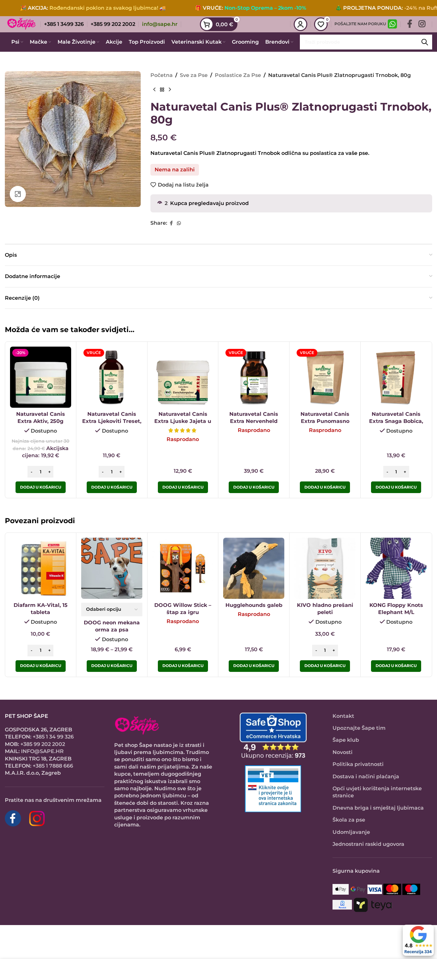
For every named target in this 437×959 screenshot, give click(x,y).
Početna (161, 75)
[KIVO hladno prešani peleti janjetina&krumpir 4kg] (324, 568)
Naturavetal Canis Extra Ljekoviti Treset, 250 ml (111, 421)
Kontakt (343, 716)
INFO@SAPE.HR (42, 751)
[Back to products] (162, 90)
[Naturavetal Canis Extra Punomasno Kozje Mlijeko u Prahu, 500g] (324, 377)
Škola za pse (349, 820)
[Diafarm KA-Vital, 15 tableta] (40, 568)
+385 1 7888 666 (53, 766)
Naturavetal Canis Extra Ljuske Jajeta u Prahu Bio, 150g (182, 421)
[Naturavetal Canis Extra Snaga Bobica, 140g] (396, 377)
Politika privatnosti (358, 764)
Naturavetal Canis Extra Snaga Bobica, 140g (396, 421)
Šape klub (346, 740)
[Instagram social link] (422, 24)
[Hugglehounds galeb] (253, 568)
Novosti (343, 752)
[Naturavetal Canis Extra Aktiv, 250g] (40, 377)
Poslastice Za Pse (238, 75)
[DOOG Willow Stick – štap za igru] (182, 568)
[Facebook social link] (409, 24)
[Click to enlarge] (18, 194)
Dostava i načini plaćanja (366, 776)
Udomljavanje (351, 832)
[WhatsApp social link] (179, 223)
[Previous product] (154, 90)
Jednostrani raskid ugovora (368, 844)
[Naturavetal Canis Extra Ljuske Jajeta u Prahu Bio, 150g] (182, 377)
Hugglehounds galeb (253, 605)
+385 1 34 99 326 (53, 737)
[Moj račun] (300, 24)
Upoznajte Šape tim (359, 728)
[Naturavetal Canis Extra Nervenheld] (253, 377)
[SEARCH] (424, 42)
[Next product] (170, 90)
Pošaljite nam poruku (360, 23)
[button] (41, 487)
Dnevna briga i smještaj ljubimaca (378, 808)
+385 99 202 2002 (42, 744)
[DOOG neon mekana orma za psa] (111, 568)
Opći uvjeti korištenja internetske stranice (377, 792)
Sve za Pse (194, 75)
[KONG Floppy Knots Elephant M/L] (396, 568)
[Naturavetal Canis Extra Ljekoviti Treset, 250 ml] (111, 377)
